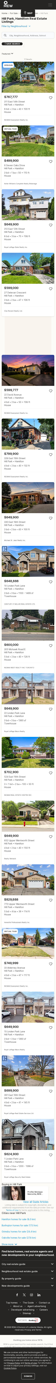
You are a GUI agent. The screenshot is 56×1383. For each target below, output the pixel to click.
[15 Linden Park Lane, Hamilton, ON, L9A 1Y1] (28, 1023)
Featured (6, 54)
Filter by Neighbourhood (14, 26)
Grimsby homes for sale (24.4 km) (19, 1232)
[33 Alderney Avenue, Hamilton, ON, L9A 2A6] (28, 960)
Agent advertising (37, 1306)
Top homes (12, 1302)
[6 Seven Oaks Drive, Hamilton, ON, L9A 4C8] (28, 157)
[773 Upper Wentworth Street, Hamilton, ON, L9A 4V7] (28, 896)
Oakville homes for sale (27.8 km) (19, 1238)
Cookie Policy (10, 1368)
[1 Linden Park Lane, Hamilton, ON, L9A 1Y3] (28, 1151)
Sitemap (27, 1313)
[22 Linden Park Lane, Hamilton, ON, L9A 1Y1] (28, 705)
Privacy (27, 1330)
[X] (24, 1295)
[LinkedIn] (38, 1295)
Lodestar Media (35, 1327)
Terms (38, 1330)
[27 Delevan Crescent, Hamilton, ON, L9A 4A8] (28, 284)
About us (17, 1306)
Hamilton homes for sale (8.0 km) (19, 1219)
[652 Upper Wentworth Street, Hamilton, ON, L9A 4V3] (28, 832)
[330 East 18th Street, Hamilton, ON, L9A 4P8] (28, 514)
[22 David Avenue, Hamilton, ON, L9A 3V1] (28, 387)
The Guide (28, 1302)
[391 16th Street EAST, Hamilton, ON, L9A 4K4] (28, 1087)
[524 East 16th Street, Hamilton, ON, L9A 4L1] (28, 769)
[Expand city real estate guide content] (28, 1264)
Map (30, 13)
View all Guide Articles (35, 1201)
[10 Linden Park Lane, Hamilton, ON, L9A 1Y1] (28, 578)
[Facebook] (17, 1295)
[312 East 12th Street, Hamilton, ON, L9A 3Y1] (28, 221)
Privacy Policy (13, 1363)
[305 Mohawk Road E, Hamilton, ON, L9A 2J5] (28, 641)
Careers (44, 1309)
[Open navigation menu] (50, 5)
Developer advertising (22, 1309)
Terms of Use (12, 1210)
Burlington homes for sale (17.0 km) (20, 1225)
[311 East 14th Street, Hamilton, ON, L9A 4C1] (28, 93)
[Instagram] (31, 1295)
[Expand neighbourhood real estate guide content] (28, 1271)
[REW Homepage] (8, 5)
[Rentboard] (33, 1320)
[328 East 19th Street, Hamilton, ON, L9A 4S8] (28, 450)
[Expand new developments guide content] (28, 1285)
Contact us (44, 1302)
